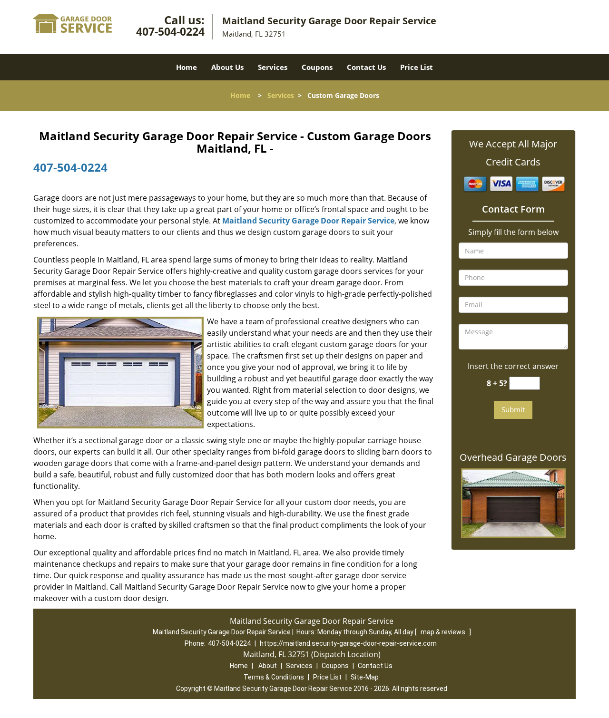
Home (186, 67)
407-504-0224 (170, 31)
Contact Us (366, 67)
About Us (227, 67)
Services (272, 67)
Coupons (317, 67)
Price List (416, 67)
